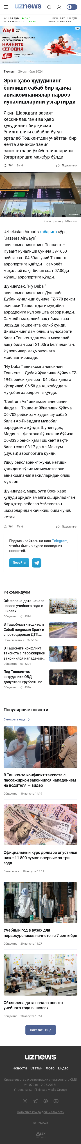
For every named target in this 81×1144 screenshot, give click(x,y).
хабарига (48, 231)
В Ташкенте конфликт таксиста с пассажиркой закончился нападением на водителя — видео (40, 780)
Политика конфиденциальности (40, 1112)
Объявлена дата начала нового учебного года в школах (33, 1005)
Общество (10, 793)
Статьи (36, 1068)
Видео (63, 1068)
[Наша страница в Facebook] (45, 1101)
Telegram (60, 541)
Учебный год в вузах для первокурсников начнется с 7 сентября (40, 933)
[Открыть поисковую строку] (49, 7)
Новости (20, 1068)
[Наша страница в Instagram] (25, 1101)
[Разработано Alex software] (40, 1135)
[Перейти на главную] (28, 6)
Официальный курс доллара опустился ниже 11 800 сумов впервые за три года (40, 857)
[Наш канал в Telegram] (35, 1101)
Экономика (11, 871)
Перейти (19, 562)
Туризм (9, 71)
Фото (50, 1068)
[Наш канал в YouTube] (56, 1101)
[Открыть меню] (6, 6)
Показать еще (40, 1030)
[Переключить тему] (72, 7)
